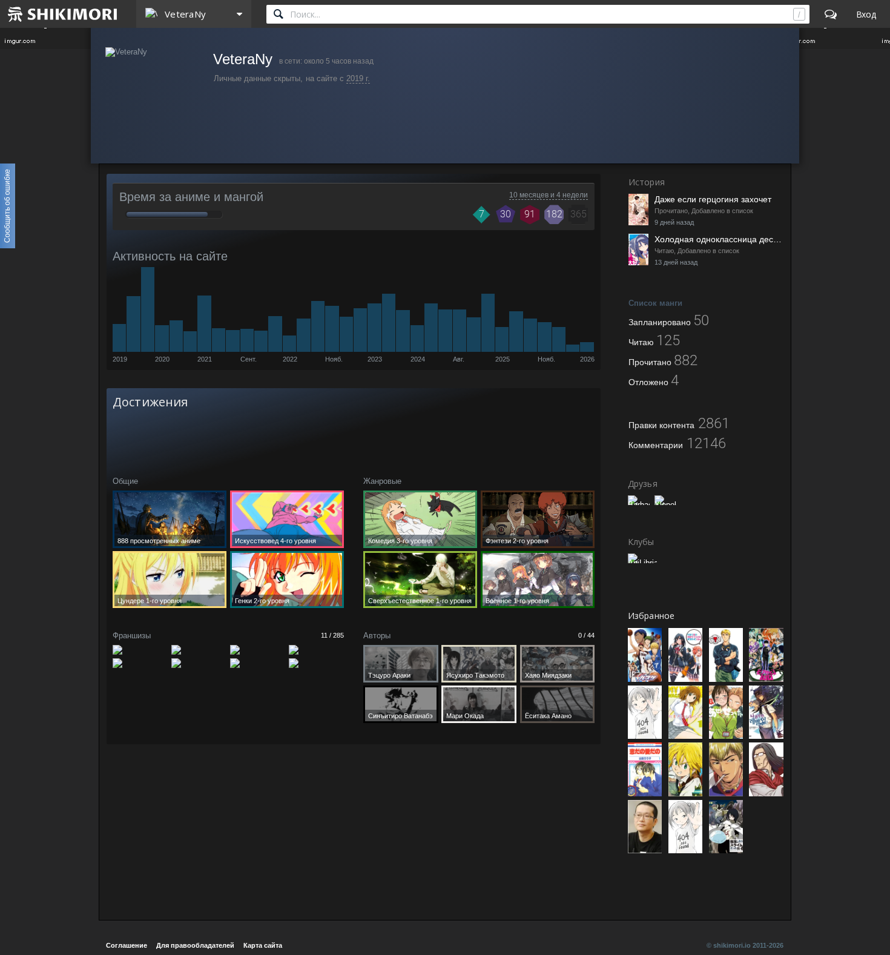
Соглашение (126, 945)
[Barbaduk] (639, 500)
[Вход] (866, 14)
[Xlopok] (665, 500)
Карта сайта (262, 945)
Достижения (150, 402)
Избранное (651, 615)
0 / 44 (586, 635)
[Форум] (831, 14)
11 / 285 (332, 635)
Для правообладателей (195, 945)
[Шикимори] (63, 14)
